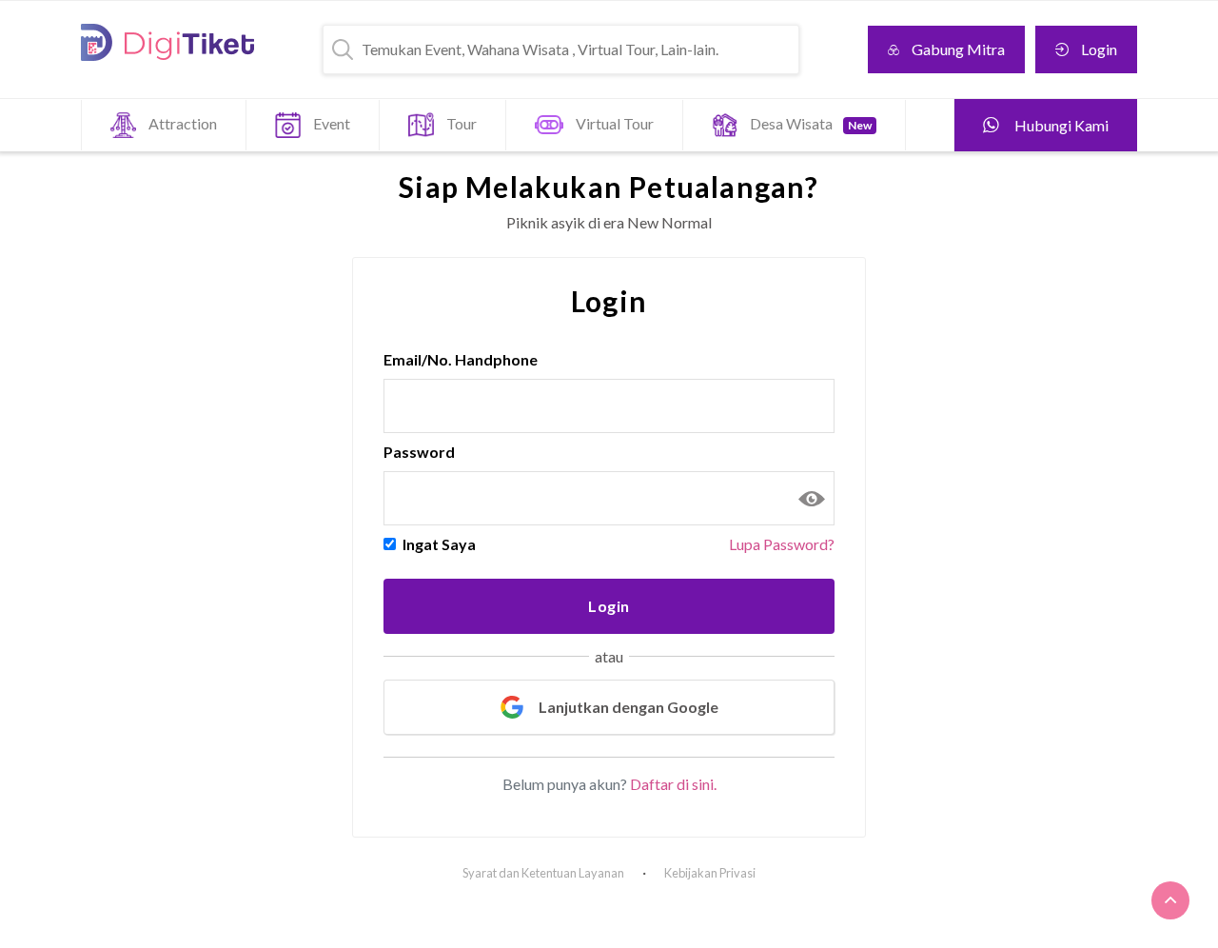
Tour (461, 123)
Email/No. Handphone (460, 359)
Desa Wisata (811, 123)
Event (331, 123)
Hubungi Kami (1060, 125)
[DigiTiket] (167, 42)
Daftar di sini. (673, 784)
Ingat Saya (439, 544)
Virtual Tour (615, 123)
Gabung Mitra (958, 49)
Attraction (182, 123)
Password (419, 452)
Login (1099, 49)
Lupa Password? (782, 544)
